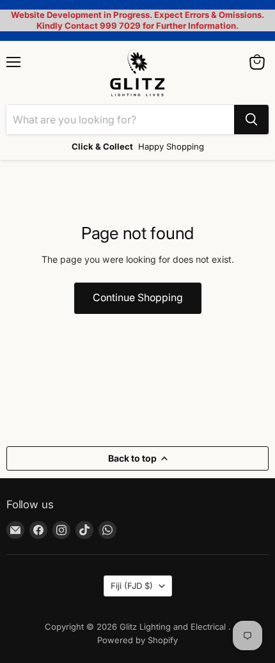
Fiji (132, 586)
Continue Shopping (138, 298)
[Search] (251, 119)
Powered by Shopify (137, 640)
